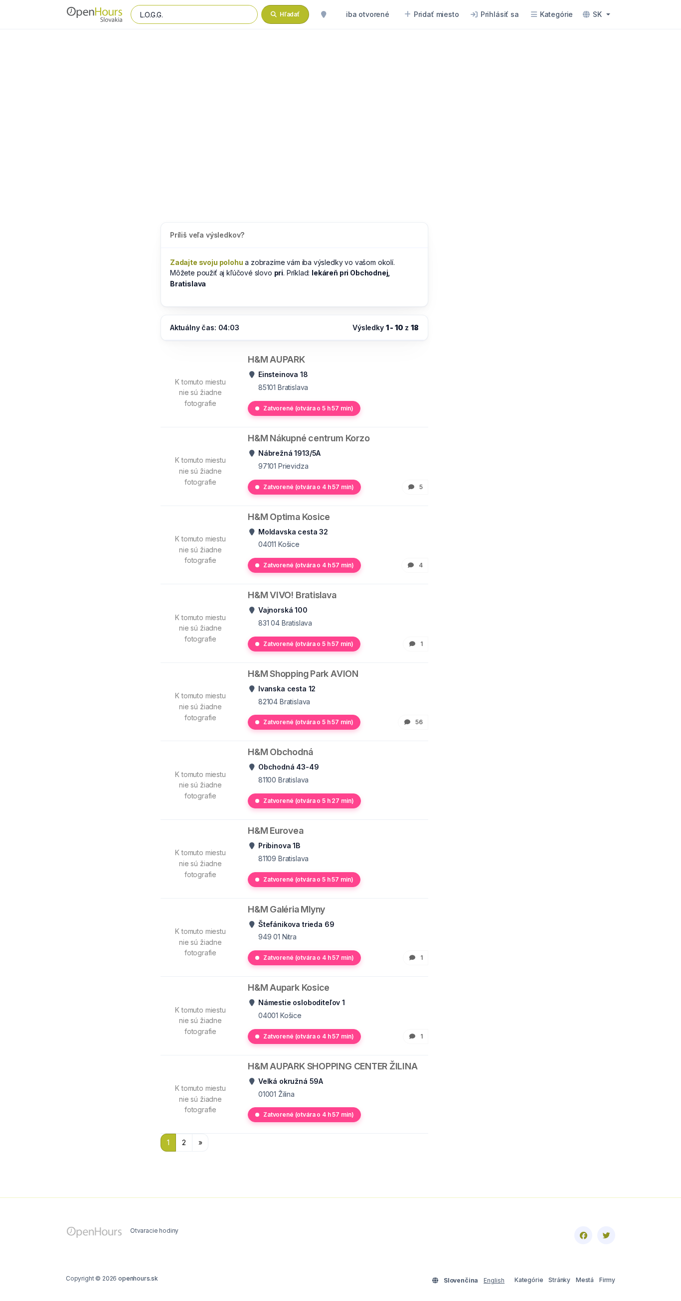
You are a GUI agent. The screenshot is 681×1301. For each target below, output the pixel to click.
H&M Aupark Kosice (289, 987)
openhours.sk (138, 1278)
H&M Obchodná (280, 752)
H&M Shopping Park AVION (303, 673)
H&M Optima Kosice (289, 517)
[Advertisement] (340, 115)
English (494, 1280)
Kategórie (528, 1280)
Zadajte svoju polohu (206, 262)
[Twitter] (606, 1235)
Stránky (559, 1280)
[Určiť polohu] (323, 14)
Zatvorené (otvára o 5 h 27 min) (308, 800)
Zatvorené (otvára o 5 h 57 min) (308, 408)
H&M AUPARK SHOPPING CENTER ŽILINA (333, 1066)
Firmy (607, 1280)
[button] (596, 14)
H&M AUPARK (276, 359)
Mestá (585, 1280)
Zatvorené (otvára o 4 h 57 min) (308, 487)
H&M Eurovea (276, 830)
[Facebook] (583, 1235)
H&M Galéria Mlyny (286, 909)
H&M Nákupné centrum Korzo (308, 438)
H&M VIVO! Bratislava (292, 595)
